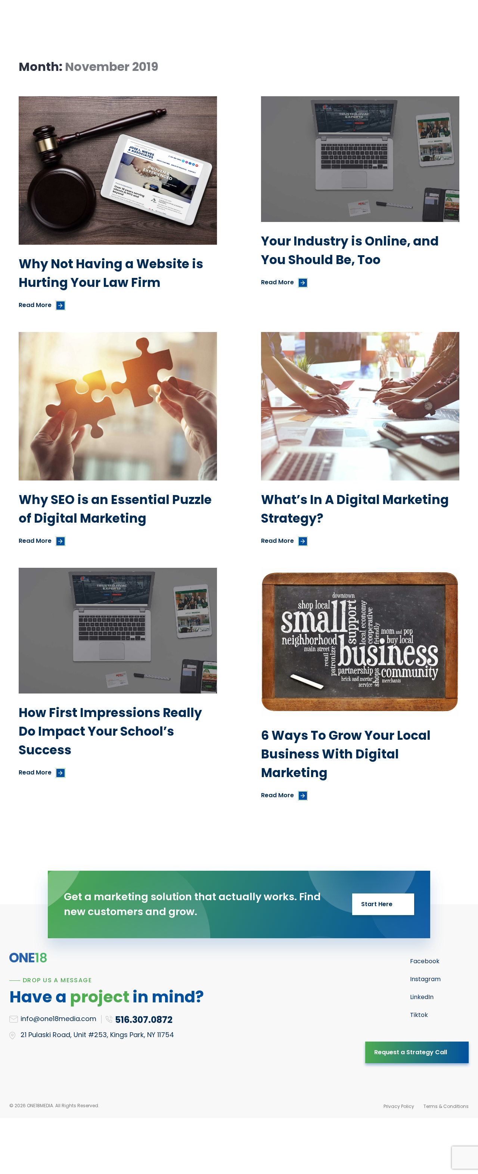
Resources (189, 24)
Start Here (376, 904)
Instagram (425, 979)
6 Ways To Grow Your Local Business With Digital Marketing (346, 754)
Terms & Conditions (446, 1106)
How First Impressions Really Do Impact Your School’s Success (110, 731)
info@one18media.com (58, 1018)
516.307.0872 (423, 25)
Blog (298, 24)
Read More (35, 305)
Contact (333, 24)
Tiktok (419, 1015)
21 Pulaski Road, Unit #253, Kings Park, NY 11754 (97, 1034)
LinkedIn (422, 997)
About (268, 24)
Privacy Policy (399, 1106)
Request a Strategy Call (410, 1052)
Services (144, 24)
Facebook (425, 961)
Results (232, 24)
